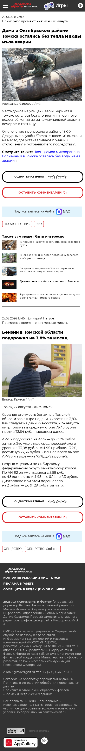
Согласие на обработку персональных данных (38, 679)
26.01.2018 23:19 (13, 17)
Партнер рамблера (39, 731)
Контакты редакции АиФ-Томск (31, 578)
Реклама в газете (18, 583)
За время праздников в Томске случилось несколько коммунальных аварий (47, 270)
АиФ (37, 104)
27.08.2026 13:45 (13, 318)
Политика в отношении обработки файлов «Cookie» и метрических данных (36, 692)
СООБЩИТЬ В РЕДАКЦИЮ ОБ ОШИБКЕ (34, 589)
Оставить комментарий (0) (43, 192)
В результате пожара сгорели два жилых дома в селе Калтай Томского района (50, 296)
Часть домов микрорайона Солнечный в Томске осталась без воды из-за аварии (41, 156)
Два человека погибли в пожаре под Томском (49, 281)
